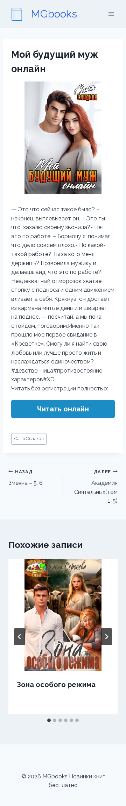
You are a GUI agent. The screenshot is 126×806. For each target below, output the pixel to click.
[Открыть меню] (111, 13)
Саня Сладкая (29, 438)
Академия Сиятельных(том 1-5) (96, 486)
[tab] (49, 720)
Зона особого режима (56, 684)
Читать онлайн (63, 409)
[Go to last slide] (19, 636)
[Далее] (106, 636)
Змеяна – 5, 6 (25, 478)
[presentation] (63, 615)
